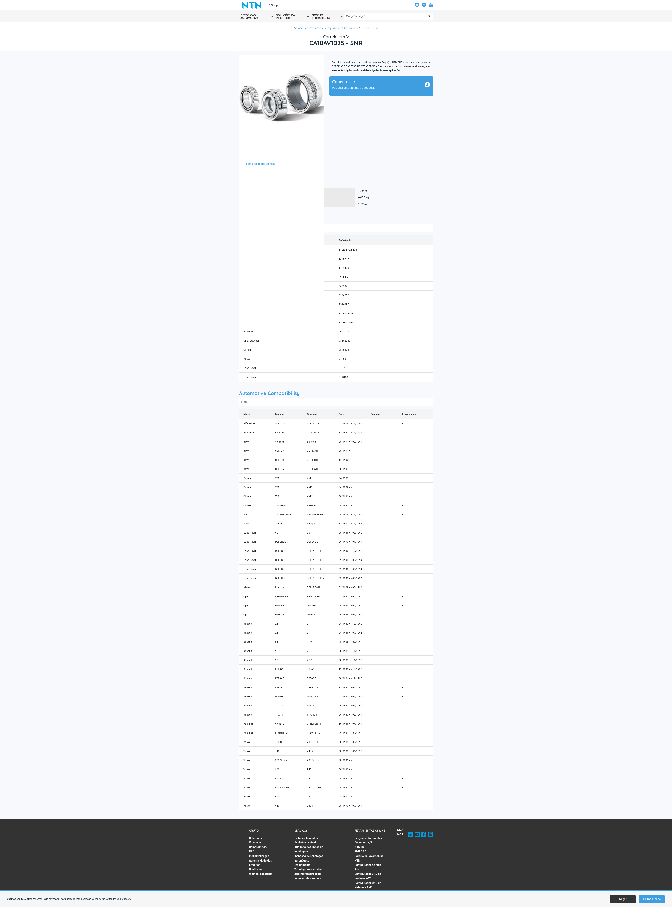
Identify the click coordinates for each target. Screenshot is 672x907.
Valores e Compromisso (258, 845)
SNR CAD (360, 851)
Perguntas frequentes (368, 838)
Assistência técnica (306, 842)
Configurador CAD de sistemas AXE (368, 885)
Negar (622, 899)
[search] (429, 16)
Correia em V (369, 28)
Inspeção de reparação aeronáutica (308, 858)
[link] (417, 5)
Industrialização (259, 856)
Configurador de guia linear (368, 867)
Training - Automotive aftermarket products (308, 872)
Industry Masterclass (307, 878)
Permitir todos (652, 899)
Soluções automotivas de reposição (317, 28)
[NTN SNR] (252, 5)
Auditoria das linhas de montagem (308, 849)
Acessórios (351, 28)
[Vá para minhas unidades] (424, 5)
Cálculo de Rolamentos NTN (369, 858)
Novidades (255, 869)
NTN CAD (360, 847)
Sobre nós (255, 838)
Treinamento (302, 865)
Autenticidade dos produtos (260, 863)
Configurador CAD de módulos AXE (368, 876)
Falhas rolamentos (306, 838)
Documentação (364, 842)
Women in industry (260, 874)
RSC (251, 851)
